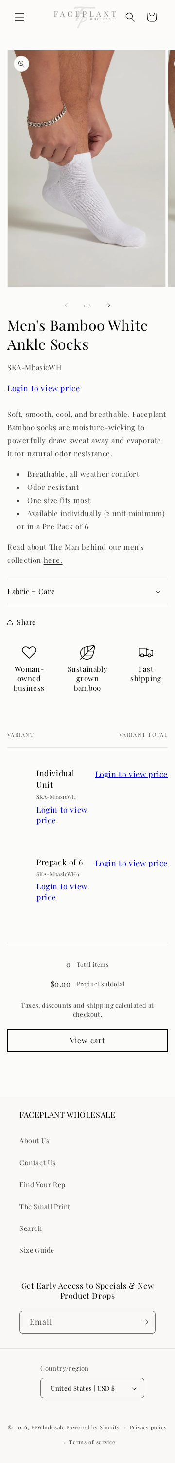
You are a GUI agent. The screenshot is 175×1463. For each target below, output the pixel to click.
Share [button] (26, 622)
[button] (19, 17)
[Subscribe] (144, 1322)
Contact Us (37, 1162)
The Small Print (44, 1206)
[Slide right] (109, 305)
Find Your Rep (42, 1184)
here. (53, 560)
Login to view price (43, 388)
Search (30, 1228)
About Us (34, 1140)
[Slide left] (66, 305)
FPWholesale (48, 1427)
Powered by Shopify (93, 1427)
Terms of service (92, 1441)
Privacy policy (148, 1427)
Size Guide (36, 1250)
